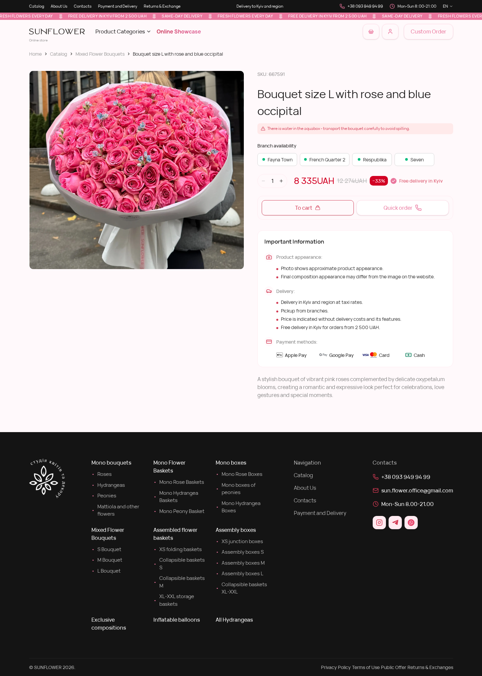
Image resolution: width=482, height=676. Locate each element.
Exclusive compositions (108, 623)
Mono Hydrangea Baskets (175, 496)
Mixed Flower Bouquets (100, 54)
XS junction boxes (239, 541)
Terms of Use (366, 667)
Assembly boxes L (239, 573)
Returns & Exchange (162, 6)
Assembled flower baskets (175, 533)
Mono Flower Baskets (169, 466)
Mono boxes (231, 462)
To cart (303, 207)
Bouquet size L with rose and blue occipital (178, 54)
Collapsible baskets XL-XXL (241, 588)
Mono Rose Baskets (178, 482)
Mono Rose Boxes (239, 474)
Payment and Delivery (117, 6)
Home (35, 54)
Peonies (103, 495)
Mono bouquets (111, 462)
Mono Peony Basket (178, 511)
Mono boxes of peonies (235, 488)
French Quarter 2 (327, 159)
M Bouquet (106, 559)
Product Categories (120, 31)
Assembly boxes (236, 530)
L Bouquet (106, 570)
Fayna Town (280, 159)
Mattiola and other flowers (115, 510)
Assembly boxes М (240, 562)
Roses (101, 474)
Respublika (375, 159)
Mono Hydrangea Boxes (238, 507)
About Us (59, 6)
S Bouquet (106, 549)
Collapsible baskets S (179, 563)
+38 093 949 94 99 (365, 6)
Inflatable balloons (176, 619)
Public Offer (393, 667)
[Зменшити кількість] (263, 181)
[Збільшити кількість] (281, 181)
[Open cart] (371, 31)
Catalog (36, 6)
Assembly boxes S (240, 551)
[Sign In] (390, 31)
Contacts (82, 6)
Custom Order (428, 31)
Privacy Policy (336, 667)
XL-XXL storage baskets (173, 600)
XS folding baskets (177, 549)
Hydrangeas (108, 484)
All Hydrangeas (234, 619)
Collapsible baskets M (179, 582)
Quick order (398, 207)
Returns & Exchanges (430, 667)
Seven (417, 159)
